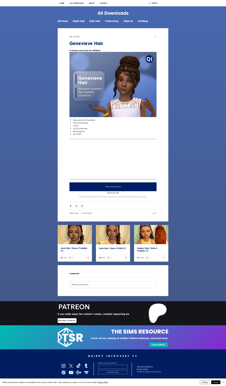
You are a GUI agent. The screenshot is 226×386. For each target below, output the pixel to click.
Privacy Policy (103, 382)
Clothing (143, 21)
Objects (128, 21)
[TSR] (78, 372)
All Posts (63, 21)
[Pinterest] (63, 372)
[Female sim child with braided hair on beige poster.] (75, 234)
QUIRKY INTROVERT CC (113, 356)
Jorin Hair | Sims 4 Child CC (112, 248)
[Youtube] (71, 372)
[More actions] (155, 36)
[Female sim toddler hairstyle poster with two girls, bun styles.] (151, 234)
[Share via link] (82, 206)
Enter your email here (107, 363)
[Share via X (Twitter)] (76, 206)
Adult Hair (79, 21)
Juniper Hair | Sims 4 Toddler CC (147, 249)
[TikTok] (78, 366)
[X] (71, 366)
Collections (112, 21)
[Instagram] (63, 366)
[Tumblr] (86, 366)
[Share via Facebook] (70, 206)
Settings (205, 382)
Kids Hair (94, 21)
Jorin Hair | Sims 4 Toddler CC (74, 249)
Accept (215, 382)
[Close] (223, 382)
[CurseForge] (86, 372)
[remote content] (113, 159)
